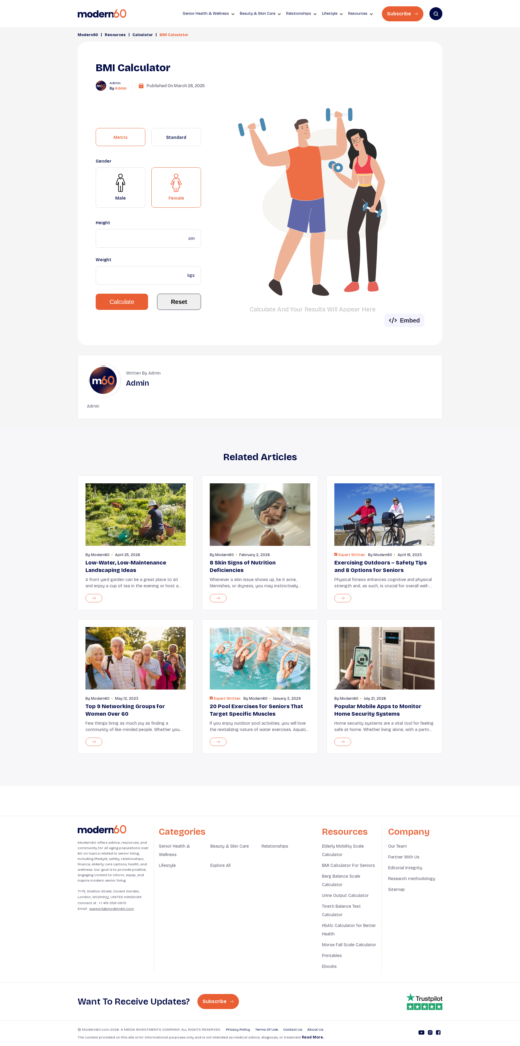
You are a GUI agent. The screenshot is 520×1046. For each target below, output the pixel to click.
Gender (103, 161)
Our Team (397, 846)
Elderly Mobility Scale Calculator (343, 850)
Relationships (275, 846)
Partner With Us (403, 857)
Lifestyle (167, 865)
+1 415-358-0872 (112, 903)
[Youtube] (421, 1033)
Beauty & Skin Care (229, 846)
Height (103, 222)
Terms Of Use (266, 1029)
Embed (410, 320)
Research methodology (411, 878)
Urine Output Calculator (345, 895)
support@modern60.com (111, 909)
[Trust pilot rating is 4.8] (424, 1001)
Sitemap (396, 889)
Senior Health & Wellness (174, 850)
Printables (332, 955)
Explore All (220, 865)
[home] (102, 13)
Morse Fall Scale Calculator (349, 944)
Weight (103, 259)
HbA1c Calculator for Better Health (349, 930)
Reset (179, 301)
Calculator (142, 35)
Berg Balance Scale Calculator (341, 880)
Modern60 (88, 35)
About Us (315, 1029)
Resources (115, 35)
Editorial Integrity (405, 867)
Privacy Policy (238, 1029)
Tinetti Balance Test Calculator (341, 910)
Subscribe (399, 14)
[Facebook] (438, 1033)
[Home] (102, 829)
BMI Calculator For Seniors (348, 865)
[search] (435, 13)
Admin (121, 88)
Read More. (313, 1037)
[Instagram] (430, 1033)
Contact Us (292, 1029)
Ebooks (329, 966)
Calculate (122, 301)
